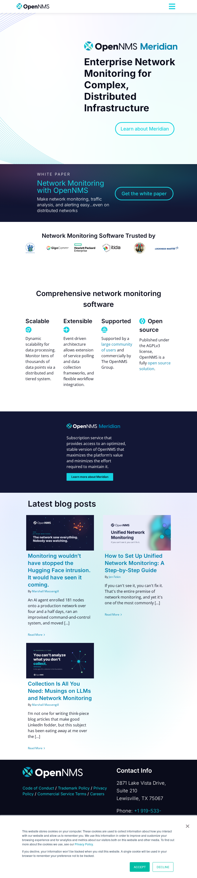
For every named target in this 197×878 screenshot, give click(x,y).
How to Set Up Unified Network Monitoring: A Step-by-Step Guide (134, 562)
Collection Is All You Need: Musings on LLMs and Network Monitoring (60, 690)
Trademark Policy (74, 788)
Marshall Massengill (45, 591)
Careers (97, 793)
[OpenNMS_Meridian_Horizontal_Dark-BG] (93, 425)
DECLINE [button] (163, 867)
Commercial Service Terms (61, 793)
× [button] (187, 824)
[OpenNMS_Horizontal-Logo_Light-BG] (33, 5)
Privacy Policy (84, 844)
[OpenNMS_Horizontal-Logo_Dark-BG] (53, 768)
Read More (35, 635)
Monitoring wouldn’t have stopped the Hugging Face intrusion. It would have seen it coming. (59, 570)
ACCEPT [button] (140, 867)
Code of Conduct (38, 788)
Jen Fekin (115, 577)
